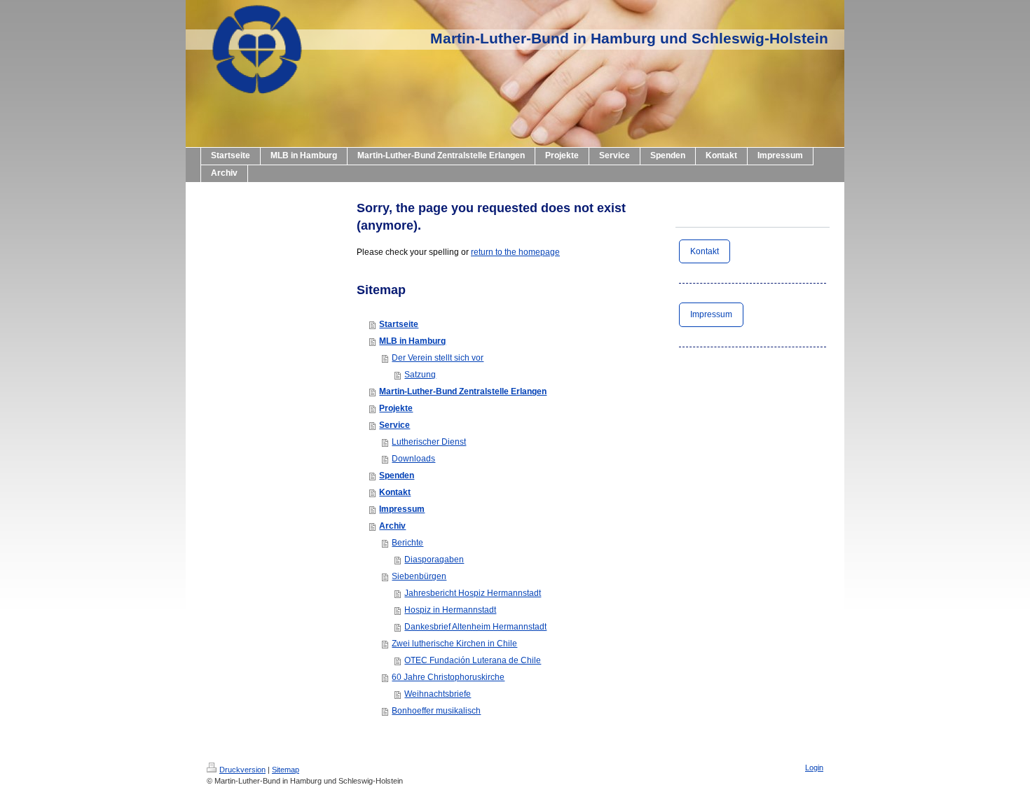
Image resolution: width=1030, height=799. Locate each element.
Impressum (402, 509)
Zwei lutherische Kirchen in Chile (454, 643)
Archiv (392, 526)
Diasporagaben (434, 559)
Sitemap (285, 769)
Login (814, 767)
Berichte (407, 543)
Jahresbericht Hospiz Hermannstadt (472, 593)
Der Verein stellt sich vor (437, 358)
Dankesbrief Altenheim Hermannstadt (475, 627)
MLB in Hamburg (412, 341)
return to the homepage (515, 252)
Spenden (396, 475)
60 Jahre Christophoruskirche (448, 677)
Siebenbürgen (419, 576)
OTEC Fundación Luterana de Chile (472, 660)
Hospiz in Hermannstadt (450, 610)
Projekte (396, 408)
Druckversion (242, 769)
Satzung (420, 375)
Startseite (398, 324)
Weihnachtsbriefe (437, 694)
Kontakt (395, 492)
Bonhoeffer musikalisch (436, 711)
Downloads (413, 459)
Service (394, 425)
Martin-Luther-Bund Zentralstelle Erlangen (463, 391)
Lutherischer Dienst (429, 442)
